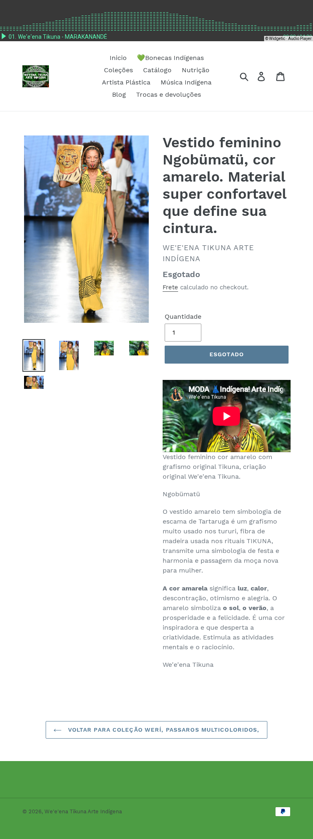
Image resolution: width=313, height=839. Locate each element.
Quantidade (183, 316)
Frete (170, 287)
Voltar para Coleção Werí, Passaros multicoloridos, (162, 729)
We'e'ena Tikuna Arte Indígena (83, 811)
